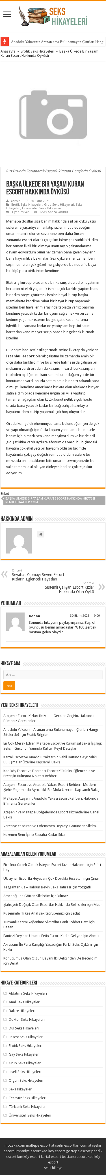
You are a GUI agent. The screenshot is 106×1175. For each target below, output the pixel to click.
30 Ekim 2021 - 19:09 (85, 616)
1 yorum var (20, 212)
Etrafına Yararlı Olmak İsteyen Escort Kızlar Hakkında (44, 865)
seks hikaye (53, 1168)
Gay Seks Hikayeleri (24, 1054)
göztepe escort (78, 1151)
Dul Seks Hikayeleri (24, 1028)
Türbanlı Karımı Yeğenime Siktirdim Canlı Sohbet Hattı (45, 922)
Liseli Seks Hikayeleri (25, 1072)
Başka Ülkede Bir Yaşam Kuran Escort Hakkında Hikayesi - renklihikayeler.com (51, 500)
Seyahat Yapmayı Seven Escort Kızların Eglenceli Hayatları (38, 575)
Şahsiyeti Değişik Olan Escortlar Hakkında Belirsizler (44, 904)
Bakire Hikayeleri (22, 1011)
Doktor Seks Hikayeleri (27, 1019)
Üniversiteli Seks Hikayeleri (41, 208)
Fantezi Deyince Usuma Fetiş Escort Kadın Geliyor (42, 936)
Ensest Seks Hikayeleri (26, 1037)
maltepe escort (38, 1145)
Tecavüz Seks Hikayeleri (27, 1098)
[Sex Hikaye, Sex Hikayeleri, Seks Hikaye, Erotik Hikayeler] (53, 15)
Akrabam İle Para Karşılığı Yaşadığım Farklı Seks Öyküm (47, 944)
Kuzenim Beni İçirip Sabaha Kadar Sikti (34, 835)
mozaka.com (15, 1145)
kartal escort (51, 1156)
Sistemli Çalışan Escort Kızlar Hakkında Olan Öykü (69, 587)
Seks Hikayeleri (21, 1089)
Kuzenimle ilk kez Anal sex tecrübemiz (33, 913)
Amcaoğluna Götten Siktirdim (26, 896)
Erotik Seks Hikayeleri (37, 51)
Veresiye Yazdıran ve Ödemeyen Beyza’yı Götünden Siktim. (50, 826)
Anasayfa (8, 51)
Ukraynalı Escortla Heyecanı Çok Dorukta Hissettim (43, 878)
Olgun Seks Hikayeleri (26, 1080)
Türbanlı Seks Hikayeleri (28, 1106)
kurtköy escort (28, 1156)
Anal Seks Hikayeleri (24, 1002)
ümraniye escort (28, 1151)
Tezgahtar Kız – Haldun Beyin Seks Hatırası (37, 887)
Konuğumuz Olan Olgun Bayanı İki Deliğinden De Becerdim (50, 958)
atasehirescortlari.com (69, 1145)
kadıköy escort (53, 1151)
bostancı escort (74, 1156)
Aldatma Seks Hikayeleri (28, 993)
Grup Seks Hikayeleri (59, 205)
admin (16, 201)
